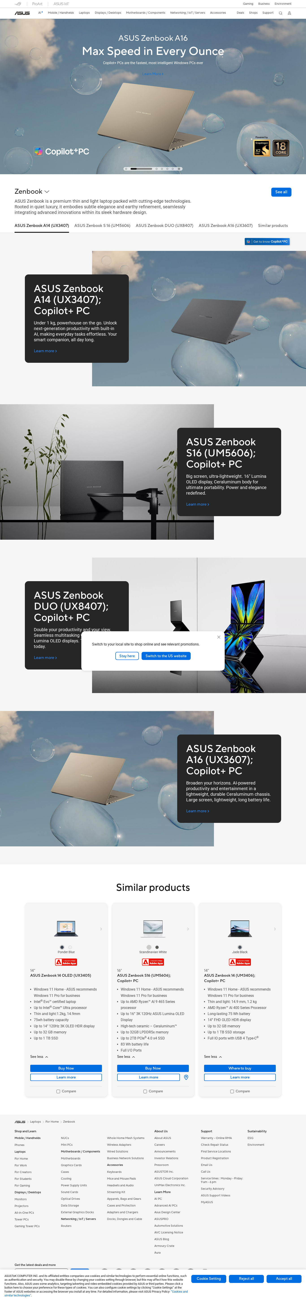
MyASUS (207, 1202)
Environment (283, 4)
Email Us (206, 1165)
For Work (21, 1165)
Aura (157, 1252)
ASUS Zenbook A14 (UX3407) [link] (42, 225)
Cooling (66, 1178)
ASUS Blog (161, 1239)
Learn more (66, 1077)
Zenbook (69, 1122)
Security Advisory (212, 1189)
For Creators (23, 1172)
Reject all (246, 1278)
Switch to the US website (166, 656)
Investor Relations (166, 1158)
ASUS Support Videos (215, 1195)
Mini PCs (67, 1145)
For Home (21, 1159)
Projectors (21, 1206)
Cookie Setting (209, 1278)
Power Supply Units (74, 1185)
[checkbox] (66, 1092)
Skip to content (17, 13)
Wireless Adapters (119, 1145)
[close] (219, 637)
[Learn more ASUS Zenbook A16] (153, 173)
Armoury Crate (164, 1246)
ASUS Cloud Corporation (171, 1178)
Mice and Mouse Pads (121, 1178)
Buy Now (66, 1068)
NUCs (65, 1138)
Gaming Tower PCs (27, 1226)
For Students (23, 1179)
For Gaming (22, 1185)
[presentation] (186, 1077)
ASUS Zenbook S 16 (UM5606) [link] (102, 225)
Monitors (21, 1199)
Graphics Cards (71, 1165)
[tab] (126, 169)
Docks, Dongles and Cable (124, 1219)
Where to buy (240, 1068)
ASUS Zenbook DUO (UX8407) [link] (164, 225)
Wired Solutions (117, 1151)
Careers (159, 1145)
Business (264, 4)
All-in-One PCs (24, 1213)
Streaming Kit (116, 1192)
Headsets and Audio (120, 1185)
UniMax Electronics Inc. (169, 1185)
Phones (19, 1145)
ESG (250, 1138)
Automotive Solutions (168, 1226)
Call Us (205, 1172)
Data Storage (70, 1205)
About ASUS (162, 1138)
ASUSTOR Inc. (164, 1172)
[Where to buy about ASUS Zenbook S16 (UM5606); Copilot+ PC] (184, 1077)
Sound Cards (69, 1192)
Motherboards (70, 1158)
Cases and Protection (121, 1205)
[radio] (62, 947)
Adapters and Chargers (122, 1212)
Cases (65, 1172)
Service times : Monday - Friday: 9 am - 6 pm (222, 1180)
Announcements (165, 1151)
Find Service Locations (216, 1151)
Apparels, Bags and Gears (124, 1199)
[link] (22, 13)
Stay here (127, 656)
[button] (248, 4)
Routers (66, 1226)
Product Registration (215, 1158)
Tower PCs (22, 1219)
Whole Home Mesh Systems (125, 1138)
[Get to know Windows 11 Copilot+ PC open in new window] (267, 242)
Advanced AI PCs (165, 1205)
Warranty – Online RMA (216, 1138)
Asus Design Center (167, 1212)
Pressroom (161, 1165)
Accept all (284, 1278)
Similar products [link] (273, 225)
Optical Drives (70, 1199)
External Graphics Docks (77, 1212)
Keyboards (114, 1172)
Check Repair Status (214, 1145)
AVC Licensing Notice (168, 1232)
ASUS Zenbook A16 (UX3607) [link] (226, 225)
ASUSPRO (161, 1219)
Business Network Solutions (125, 1158)
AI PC (158, 1199)
